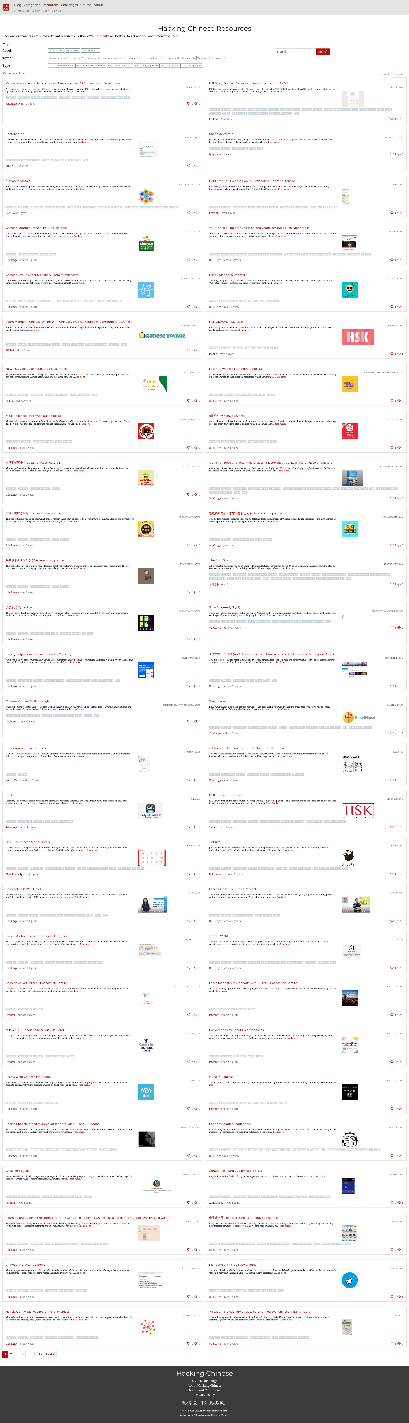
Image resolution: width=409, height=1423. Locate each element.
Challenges (69, 5)
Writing (221, 58)
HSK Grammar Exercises (226, 321)
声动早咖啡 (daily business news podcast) (34, 513)
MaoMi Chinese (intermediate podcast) (33, 415)
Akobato (11, 721)
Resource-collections (120, 65)
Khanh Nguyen (14, 103)
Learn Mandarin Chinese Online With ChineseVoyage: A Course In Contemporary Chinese (69, 321)
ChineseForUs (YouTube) (23, 889)
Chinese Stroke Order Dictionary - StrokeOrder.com (42, 274)
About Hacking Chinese (205, 1385)
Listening (134, 58)
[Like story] (189, 103)
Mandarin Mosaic (18, 181)
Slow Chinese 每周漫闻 (224, 607)
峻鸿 (211, 154)
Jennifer (10, 1015)
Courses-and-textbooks (62, 65)
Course (85, 5)
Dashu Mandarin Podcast (227, 274)
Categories (32, 5)
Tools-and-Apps (191, 65)
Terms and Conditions (204, 1390)
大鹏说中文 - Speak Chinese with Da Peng (35, 1030)
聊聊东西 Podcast (221, 1076)
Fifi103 (10, 350)
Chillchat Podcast (18, 1170)
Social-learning (169, 65)
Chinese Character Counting (26, 1264)
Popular (399, 74)
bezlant (213, 119)
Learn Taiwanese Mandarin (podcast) (235, 368)
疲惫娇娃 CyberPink (19, 607)
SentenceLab (15, 134)
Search (323, 52)
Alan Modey (216, 1202)
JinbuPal (215, 842)
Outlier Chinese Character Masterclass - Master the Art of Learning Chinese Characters (270, 462)
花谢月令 (214, 584)
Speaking (188, 58)
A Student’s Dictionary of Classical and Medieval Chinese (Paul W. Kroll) (259, 1311)
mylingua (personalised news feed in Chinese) (38, 654)
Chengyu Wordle (221, 134)
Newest (385, 74)
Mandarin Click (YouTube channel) (233, 1264)
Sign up (56, 10)
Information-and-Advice (91, 65)
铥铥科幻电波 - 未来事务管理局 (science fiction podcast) (247, 513)
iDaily (9, 795)
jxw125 (10, 166)
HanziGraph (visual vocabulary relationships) (37, 1311)
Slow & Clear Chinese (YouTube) (28, 1076)
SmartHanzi (217, 701)
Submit (36, 10)
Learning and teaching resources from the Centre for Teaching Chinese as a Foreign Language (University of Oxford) (88, 1217)
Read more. (81, 91)
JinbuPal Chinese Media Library (28, 842)
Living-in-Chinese (154, 58)
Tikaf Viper (215, 733)
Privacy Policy (204, 1395)
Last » (50, 1354)
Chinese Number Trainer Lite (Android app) (36, 227)
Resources (50, 5)
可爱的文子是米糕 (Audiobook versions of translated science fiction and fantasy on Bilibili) (271, 654)
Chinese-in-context (59, 58)
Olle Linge (12, 260)
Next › (37, 1354)
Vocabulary (205, 58)
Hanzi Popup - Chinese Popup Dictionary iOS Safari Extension (252, 181)
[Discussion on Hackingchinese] (196, 103)
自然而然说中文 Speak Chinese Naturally (34, 462)
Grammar (93, 58)
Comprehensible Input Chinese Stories (236, 1030)
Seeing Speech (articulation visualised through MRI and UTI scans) (53, 1123)
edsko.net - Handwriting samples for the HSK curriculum (249, 748)
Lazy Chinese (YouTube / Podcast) (233, 889)
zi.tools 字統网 (218, 936)
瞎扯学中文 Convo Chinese (227, 415)
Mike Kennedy (14, 874)
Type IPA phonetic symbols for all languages (37, 936)
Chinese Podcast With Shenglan (29, 701)
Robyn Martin (14, 780)
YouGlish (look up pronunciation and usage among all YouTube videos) (259, 227)
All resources (21, 10)
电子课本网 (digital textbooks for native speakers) (243, 1217)
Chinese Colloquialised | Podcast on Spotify (36, 983)
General (78, 58)
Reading (173, 58)
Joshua (213, 354)
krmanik (214, 213)
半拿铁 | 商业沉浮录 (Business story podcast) (36, 560)
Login (46, 10)
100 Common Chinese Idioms (26, 748)
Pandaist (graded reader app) (230, 1123)
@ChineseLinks (98, 36)
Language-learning (114, 58)
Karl (8, 213)
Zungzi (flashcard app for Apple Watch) (237, 1170)
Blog (17, 5)
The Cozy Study (220, 560)
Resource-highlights (146, 65)
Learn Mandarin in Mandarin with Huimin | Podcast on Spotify (253, 983)
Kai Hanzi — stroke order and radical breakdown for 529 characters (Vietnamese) (63, 83)
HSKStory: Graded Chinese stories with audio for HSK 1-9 (248, 83)
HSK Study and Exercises (226, 795)
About (98, 5)
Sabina (10, 400)
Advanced (56, 50)
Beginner (72, 50)
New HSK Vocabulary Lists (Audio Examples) (37, 368)
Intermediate (90, 50)
